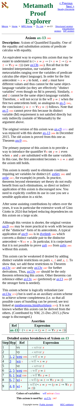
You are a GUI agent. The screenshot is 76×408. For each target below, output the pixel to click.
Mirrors (5, 26)
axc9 (18, 140)
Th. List (39, 26)
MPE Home (26, 26)
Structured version (64, 26)
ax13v (6, 267)
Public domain (46, 404)
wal (18, 375)
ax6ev (56, 174)
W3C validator (67, 404)
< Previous (66, 3)
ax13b (34, 65)
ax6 (44, 245)
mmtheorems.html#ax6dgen (33, 305)
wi (18, 380)
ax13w (6, 294)
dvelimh (45, 234)
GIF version (68, 31)
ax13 (59, 279)
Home (15, 26)
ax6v (63, 245)
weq (19, 356)
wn (18, 361)
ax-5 (62, 103)
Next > (70, 6)
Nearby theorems (66, 9)
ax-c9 (58, 129)
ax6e (5, 178)
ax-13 (46, 133)
